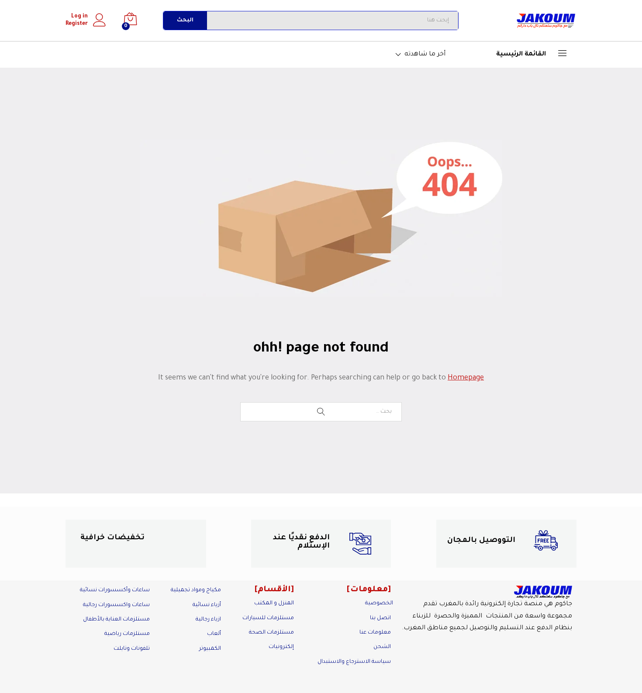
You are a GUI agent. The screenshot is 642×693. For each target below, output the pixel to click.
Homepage (466, 378)
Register (77, 24)
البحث (185, 20)
